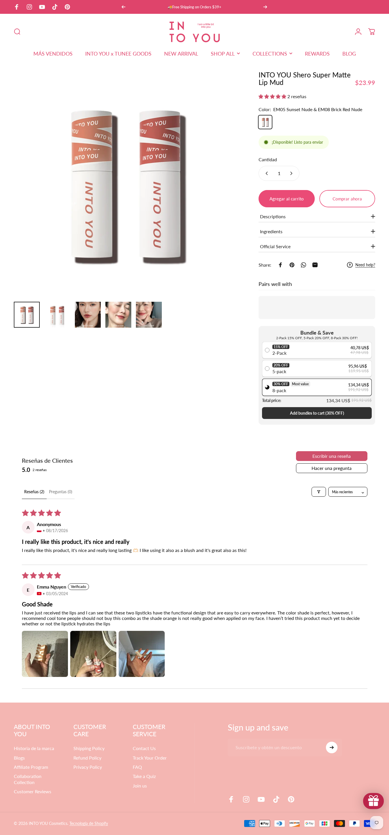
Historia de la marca (34, 748)
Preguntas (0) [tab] (60, 491)
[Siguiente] (265, 7)
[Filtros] (319, 492)
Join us (140, 785)
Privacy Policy (87, 767)
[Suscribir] (331, 747)
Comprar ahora (347, 198)
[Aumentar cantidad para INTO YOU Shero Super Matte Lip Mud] (292, 173)
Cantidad (268, 159)
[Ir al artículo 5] (149, 315)
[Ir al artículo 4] (118, 315)
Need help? (365, 264)
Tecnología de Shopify (88, 823)
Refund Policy (87, 757)
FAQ (137, 767)
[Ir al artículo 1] (57, 315)
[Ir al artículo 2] (88, 315)
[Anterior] (123, 7)
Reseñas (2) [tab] (34, 491)
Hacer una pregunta (332, 468)
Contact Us (144, 748)
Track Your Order (150, 757)
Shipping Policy (89, 748)
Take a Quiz (144, 776)
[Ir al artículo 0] (27, 315)
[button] (273, 96)
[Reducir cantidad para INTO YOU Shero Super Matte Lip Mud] (265, 173)
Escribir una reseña (331, 456)
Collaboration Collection (27, 779)
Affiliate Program (31, 767)
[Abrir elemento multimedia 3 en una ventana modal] (127, 184)
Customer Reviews (32, 791)
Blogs (19, 757)
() (317, 413)
